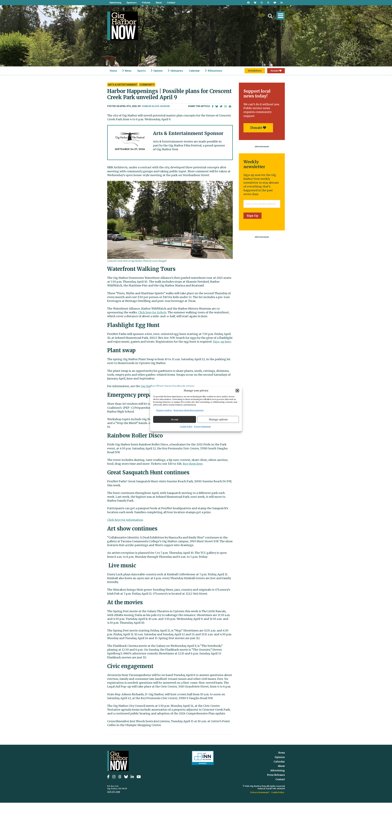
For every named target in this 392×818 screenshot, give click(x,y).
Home (113, 70)
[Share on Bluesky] (216, 106)
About (159, 2)
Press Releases (276, 774)
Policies (146, 2)
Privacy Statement (202, 426)
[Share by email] (225, 106)
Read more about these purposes (188, 410)
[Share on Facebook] (212, 106)
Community (147, 84)
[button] (237, 390)
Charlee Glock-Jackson (156, 106)
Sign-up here (222, 341)
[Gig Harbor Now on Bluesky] (255, 2)
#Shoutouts (215, 70)
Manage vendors (164, 410)
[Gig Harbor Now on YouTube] (274, 2)
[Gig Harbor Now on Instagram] (261, 2)
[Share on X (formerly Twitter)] (221, 106)
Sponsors (132, 2)
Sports (141, 70)
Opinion (158, 70)
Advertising (115, 2)
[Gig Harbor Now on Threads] (268, 2)
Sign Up (252, 215)
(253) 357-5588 (113, 792)
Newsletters (255, 70)
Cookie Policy (186, 426)
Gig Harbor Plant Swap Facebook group (167, 386)
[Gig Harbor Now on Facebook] (248, 2)
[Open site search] (270, 16)
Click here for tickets (152, 312)
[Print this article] (230, 106)
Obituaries (176, 70)
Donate (275, 70)
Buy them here (193, 463)
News (128, 70)
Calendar (194, 70)
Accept (174, 419)
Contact (171, 2)
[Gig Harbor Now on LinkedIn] (281, 2)
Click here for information (125, 520)
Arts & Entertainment (122, 84)
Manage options (218, 419)
